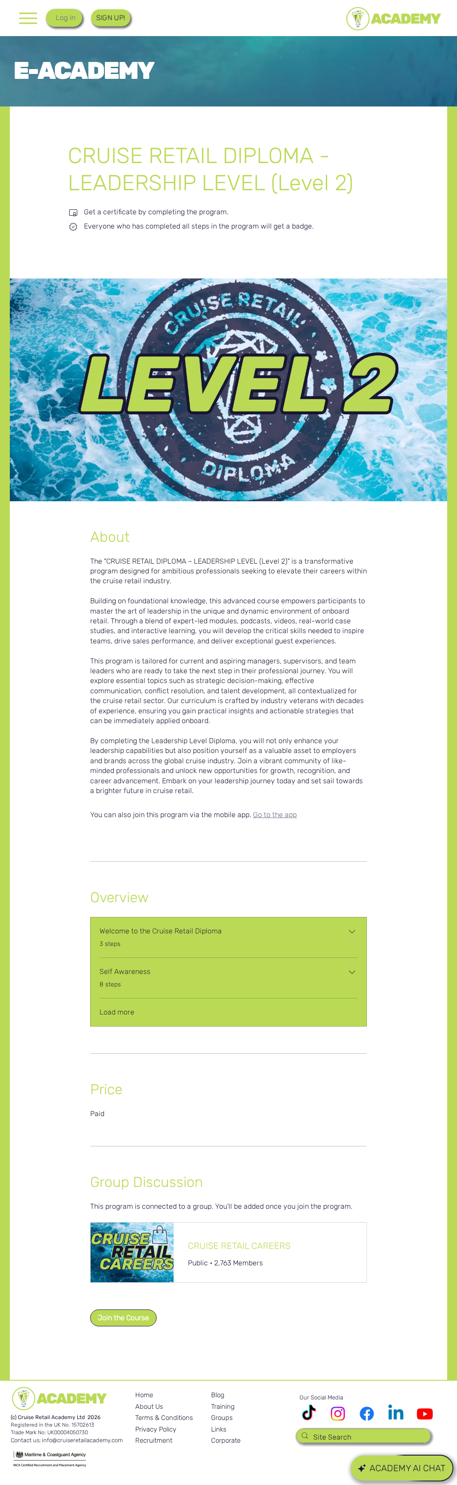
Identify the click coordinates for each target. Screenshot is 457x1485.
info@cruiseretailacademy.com (82, 1440)
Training (223, 1407)
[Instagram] (337, 1413)
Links (218, 1429)
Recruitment (153, 1440)
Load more (117, 1012)
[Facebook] (366, 1413)
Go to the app (275, 814)
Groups (222, 1418)
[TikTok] (308, 1413)
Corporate (226, 1440)
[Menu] (28, 18)
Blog (217, 1395)
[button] (110, 18)
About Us (149, 1407)
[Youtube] (424, 1413)
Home (144, 1395)
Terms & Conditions (164, 1418)
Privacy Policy (155, 1429)
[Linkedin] (395, 1413)
